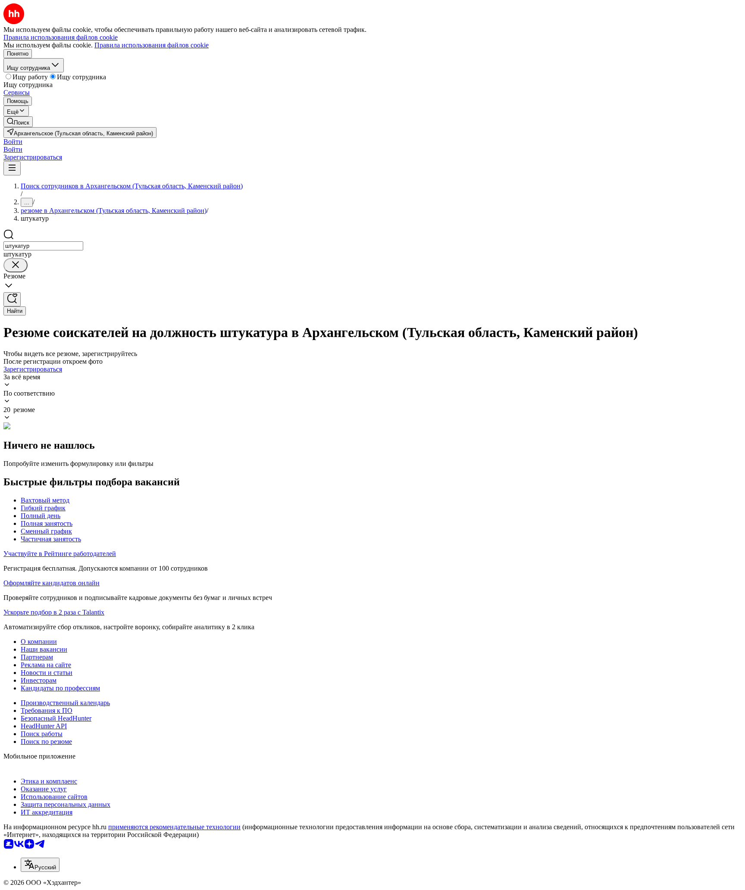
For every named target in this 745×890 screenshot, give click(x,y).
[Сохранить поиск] (12, 299)
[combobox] (43, 245)
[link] (18, 121)
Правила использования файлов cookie (151, 45)
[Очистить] (15, 265)
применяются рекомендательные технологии (174, 827)
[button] (12, 141)
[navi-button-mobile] (12, 168)
